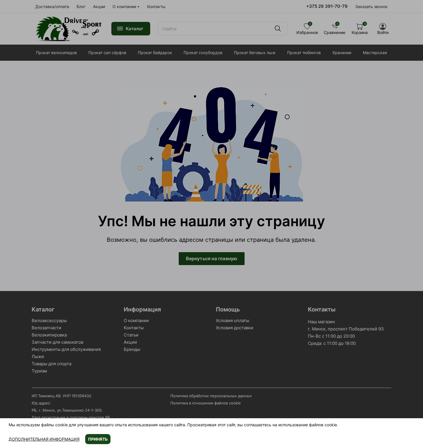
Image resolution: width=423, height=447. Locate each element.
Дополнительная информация (44, 439)
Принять (98, 439)
